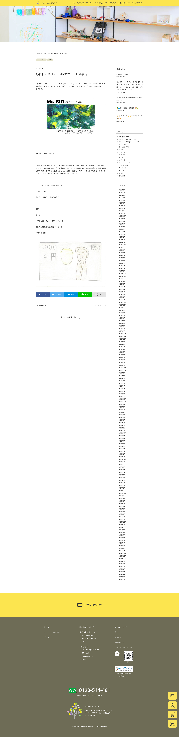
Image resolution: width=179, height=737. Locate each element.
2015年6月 (122, 538)
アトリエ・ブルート (41, 60)
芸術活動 (122, 176)
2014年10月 (122, 559)
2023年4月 (122, 292)
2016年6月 (122, 506)
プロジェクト (114, 3)
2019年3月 (122, 420)
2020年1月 (122, 394)
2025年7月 (122, 224)
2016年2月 (122, 517)
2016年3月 (122, 514)
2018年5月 (122, 446)
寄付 (133, 3)
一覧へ (84, 641)
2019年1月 (122, 425)
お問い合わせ (120, 642)
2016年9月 (122, 498)
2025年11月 (122, 213)
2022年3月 (122, 326)
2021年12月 (122, 334)
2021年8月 (122, 344)
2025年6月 (122, 226)
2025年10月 (122, 216)
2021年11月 (122, 336)
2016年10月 (122, 496)
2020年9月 (122, 373)
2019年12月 (122, 396)
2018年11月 (122, 430)
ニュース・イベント (125, 163)
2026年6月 (122, 195)
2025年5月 (122, 229)
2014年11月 (122, 556)
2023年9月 (122, 281)
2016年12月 (122, 490)
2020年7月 (122, 378)
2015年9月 (122, 530)
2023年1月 (122, 300)
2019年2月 (122, 423)
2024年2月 (122, 268)
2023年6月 (122, 289)
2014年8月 (122, 564)
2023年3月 (122, 294)
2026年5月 (122, 198)
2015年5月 (122, 540)
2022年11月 (122, 305)
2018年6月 (122, 443)
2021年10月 (122, 339)
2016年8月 (122, 501)
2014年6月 (122, 569)
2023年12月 (122, 274)
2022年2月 (122, 328)
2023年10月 (122, 279)
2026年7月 (122, 192)
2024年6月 (122, 258)
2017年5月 (122, 477)
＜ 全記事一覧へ (71, 317)
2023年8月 (122, 284)
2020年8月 (122, 376)
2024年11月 (122, 245)
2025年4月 (122, 232)
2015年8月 (122, 532)
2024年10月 (122, 247)
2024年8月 (122, 253)
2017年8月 (122, 470)
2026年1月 (122, 208)
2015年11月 (122, 524)
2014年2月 (122, 579)
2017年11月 (122, 462)
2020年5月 (122, 383)
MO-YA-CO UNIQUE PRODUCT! (129, 142)
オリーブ (122, 155)
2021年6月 (122, 349)
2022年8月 (122, 313)
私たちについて (125, 3)
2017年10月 (122, 464)
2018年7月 (122, 441)
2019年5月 (122, 415)
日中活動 (122, 170)
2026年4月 (122, 200)
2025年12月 (122, 211)
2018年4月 (122, 449)
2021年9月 (122, 341)
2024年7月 (122, 255)
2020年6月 (122, 381)
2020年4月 (122, 386)
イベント (122, 150)
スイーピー (122, 160)
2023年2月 (122, 297)
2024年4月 (122, 263)
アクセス (140, 3)
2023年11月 (122, 276)
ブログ (46, 637)
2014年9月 (122, 561)
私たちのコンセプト (86, 3)
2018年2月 (122, 454)
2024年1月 (122, 271)
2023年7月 (122, 287)
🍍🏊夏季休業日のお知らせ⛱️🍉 (127, 108)
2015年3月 (122, 545)
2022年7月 (122, 315)
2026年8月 (122, 190)
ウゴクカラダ (123, 152)
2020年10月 (122, 370)
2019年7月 (122, 409)
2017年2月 (122, 485)
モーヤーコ (122, 168)
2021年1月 (122, 362)
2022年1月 (122, 331)
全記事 (38, 53)
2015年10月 (122, 527)
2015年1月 (122, 551)
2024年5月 (122, 260)
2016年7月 (122, 504)
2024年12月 (122, 242)
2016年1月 (122, 519)
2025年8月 (122, 221)
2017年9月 (122, 467)
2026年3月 (122, 203)
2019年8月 (122, 407)
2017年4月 (122, 480)
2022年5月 (122, 321)
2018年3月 (122, 451)
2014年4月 (122, 574)
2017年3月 (122, 483)
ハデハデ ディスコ (122, 74)
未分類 (121, 173)
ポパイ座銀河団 (124, 165)
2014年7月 (122, 566)
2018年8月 (122, 438)
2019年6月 (122, 412)
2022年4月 (122, 323)
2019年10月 (122, 402)
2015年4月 (122, 543)
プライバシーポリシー (123, 647)
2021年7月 (122, 347)
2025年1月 (122, 240)
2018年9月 (122, 436)
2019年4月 (122, 417)
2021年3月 (122, 357)
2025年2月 (122, 237)
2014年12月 (122, 553)
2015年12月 (122, 522)
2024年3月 (122, 266)
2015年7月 (122, 535)
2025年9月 (122, 219)
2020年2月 (122, 391)
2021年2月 (122, 360)
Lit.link (128, 662)
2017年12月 (122, 459)
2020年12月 (122, 365)
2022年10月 (122, 307)
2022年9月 (122, 310)
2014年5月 (122, 572)
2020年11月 (122, 368)
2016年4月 (122, 511)
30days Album (124, 136)
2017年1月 (122, 488)
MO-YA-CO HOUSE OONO (127, 139)
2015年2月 (122, 548)
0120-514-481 (94, 690)
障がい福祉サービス (101, 3)
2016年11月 (122, 493)
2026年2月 (122, 205)
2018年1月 (122, 457)
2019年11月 (122, 399)
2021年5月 (122, 352)
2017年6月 (122, 475)
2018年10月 (122, 433)
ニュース (75, 3)
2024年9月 (122, 250)
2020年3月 (122, 389)
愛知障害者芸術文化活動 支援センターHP (124, 674)
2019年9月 (122, 404)
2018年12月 (122, 428)
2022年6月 (122, 318)
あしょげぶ (122, 144)
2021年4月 (122, 355)
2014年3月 (122, 577)
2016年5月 (122, 509)
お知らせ (50, 60)
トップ (46, 627)
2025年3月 (122, 234)
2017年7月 (122, 472)
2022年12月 (122, 302)
